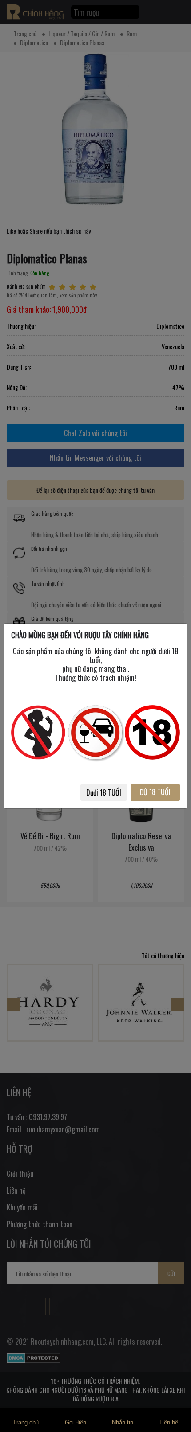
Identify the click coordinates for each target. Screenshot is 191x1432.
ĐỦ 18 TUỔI (155, 792)
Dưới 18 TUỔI (103, 792)
